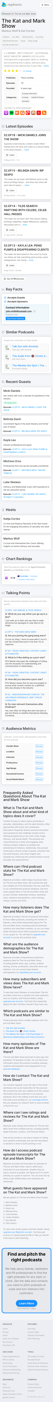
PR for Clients (8, 1360)
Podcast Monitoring (11, 1373)
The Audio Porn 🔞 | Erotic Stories (30, 356)
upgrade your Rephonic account (17, 1232)
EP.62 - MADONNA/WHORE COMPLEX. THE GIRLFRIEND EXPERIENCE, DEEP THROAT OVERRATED (24, 697)
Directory (6, 1387)
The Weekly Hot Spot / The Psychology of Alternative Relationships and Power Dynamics (30, 365)
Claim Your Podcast (11, 1338)
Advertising (7, 1363)
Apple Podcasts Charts (12, 1394)
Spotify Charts (9, 1397)
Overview (32, 1329)
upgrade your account (13, 1001)
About (5, 1335)
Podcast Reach (34, 1360)
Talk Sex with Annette (25, 346)
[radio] (5, 71)
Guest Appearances (11, 1356)
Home (5, 1329)
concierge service (40, 1100)
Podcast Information (36, 1335)
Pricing (5, 1332)
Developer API (9, 1345)
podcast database (11, 1069)
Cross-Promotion (10, 1366)
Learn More (26, 1303)
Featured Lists (9, 1391)
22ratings (27, 71)
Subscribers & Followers (38, 1363)
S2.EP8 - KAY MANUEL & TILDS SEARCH (23, 610)
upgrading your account (30, 972)
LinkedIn (31, 1391)
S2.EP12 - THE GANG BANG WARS (20, 632)
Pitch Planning (34, 1338)
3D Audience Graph (36, 1356)
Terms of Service (35, 1387)
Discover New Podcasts (38, 1366)
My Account (8, 1342)
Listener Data (33, 1332)
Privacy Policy (33, 1384)
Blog (4, 1384)
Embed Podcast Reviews (38, 1370)
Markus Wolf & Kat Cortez (18, 30)
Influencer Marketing (11, 1370)
